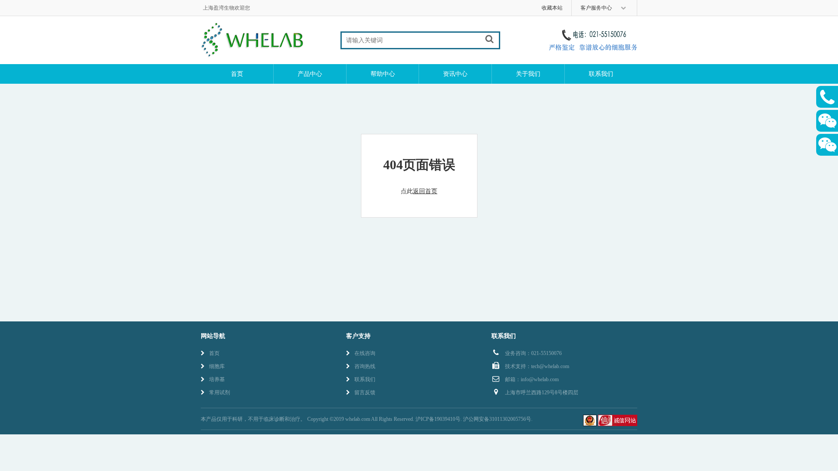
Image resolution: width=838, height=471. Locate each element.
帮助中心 (383, 74)
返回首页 (425, 191)
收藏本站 (552, 8)
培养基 (217, 379)
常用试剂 (219, 392)
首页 (237, 74)
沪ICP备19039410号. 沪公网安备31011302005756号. (474, 419)
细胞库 (217, 366)
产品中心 (310, 74)
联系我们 (601, 74)
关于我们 (528, 74)
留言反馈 (364, 392)
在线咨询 (364, 353)
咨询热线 (364, 366)
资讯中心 (455, 74)
